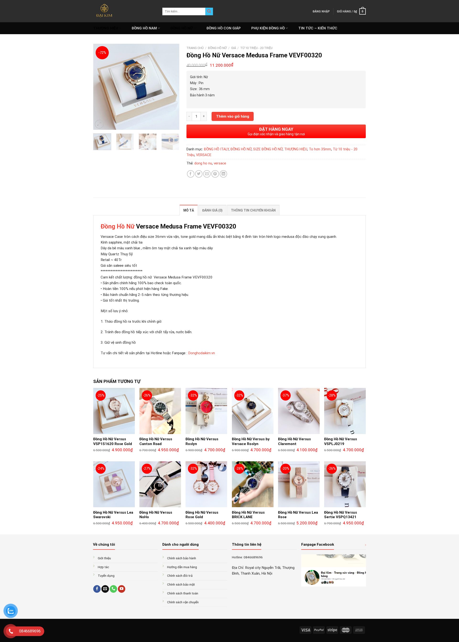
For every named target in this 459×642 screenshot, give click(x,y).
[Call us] (113, 589)
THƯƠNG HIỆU (105, 28)
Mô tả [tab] (188, 210)
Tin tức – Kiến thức (317, 28)
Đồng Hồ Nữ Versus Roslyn (202, 441)
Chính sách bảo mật (181, 584)
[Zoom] (99, 124)
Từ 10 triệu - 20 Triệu (256, 48)
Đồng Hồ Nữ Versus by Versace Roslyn (251, 441)
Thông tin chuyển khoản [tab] (253, 210)
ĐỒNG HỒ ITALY (216, 149)
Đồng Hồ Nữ (118, 226)
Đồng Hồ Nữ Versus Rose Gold (202, 514)
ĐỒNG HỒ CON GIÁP (224, 28)
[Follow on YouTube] (121, 589)
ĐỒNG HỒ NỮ (181, 28)
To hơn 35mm (320, 149)
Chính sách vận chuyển (183, 602)
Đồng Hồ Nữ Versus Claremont (294, 441)
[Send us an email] (105, 589)
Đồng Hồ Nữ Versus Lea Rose (298, 514)
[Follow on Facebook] (97, 589)
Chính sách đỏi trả (179, 575)
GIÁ (233, 48)
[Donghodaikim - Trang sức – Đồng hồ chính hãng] (124, 11)
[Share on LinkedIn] (223, 174)
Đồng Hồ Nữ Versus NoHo (155, 514)
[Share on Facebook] (190, 174)
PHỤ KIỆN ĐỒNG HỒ (268, 28)
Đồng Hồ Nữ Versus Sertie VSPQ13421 (340, 514)
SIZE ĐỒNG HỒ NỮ (268, 149)
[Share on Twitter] (198, 174)
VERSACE (203, 155)
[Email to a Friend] (207, 174)
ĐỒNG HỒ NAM (144, 28)
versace (220, 163)
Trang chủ (194, 48)
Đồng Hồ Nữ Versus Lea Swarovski (113, 514)
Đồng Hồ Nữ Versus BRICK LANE (248, 514)
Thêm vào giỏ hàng (232, 116)
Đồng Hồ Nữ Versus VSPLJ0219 (340, 441)
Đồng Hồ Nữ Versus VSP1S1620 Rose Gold (112, 441)
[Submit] (209, 11)
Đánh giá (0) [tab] (212, 210)
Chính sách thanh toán (182, 593)
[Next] (171, 86)
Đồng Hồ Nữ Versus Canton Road (155, 441)
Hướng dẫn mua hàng (182, 567)
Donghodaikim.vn (201, 353)
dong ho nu (203, 163)
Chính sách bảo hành (181, 558)
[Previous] (101, 86)
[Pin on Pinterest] (215, 174)
